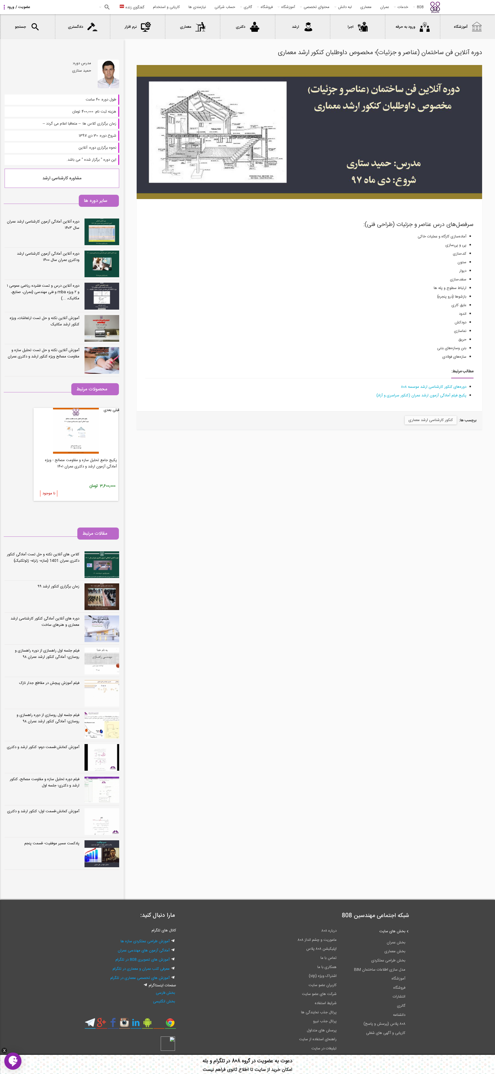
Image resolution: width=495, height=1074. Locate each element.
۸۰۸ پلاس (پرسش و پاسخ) (384, 1024)
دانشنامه (399, 1015)
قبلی (116, 410)
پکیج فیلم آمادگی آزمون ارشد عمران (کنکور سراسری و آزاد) (421, 395)
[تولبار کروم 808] (170, 1024)
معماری (366, 7)
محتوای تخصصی (316, 7)
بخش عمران (396, 942)
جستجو (106, 7)
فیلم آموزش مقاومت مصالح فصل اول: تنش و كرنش (77, 460)
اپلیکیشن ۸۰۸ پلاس (321, 949)
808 (420, 7)
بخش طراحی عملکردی (388, 960)
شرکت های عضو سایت (319, 994)
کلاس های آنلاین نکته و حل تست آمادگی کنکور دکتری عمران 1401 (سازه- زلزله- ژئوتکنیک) (43, 557)
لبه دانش (345, 7)
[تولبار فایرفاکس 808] (159, 1024)
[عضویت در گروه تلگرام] (90, 1024)
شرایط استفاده (326, 1003)
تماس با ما (329, 958)
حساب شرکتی (225, 7)
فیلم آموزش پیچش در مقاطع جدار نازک (49, 683)
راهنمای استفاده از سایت (318, 1039)
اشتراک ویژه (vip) (323, 976)
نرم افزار (131, 27)
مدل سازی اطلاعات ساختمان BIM (379, 970)
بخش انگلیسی (164, 1001)
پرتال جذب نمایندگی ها (319, 1012)
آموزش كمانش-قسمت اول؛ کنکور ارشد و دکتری (43, 811)
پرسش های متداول (322, 1030)
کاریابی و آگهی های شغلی (385, 1033)
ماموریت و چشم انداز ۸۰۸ (317, 940)
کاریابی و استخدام (166, 7)
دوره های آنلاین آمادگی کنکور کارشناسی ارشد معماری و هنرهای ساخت (45, 621)
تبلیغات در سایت (324, 1048)
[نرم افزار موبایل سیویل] (147, 1024)
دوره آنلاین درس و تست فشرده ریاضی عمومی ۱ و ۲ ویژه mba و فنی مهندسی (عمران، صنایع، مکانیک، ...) (43, 292)
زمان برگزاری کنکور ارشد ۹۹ (58, 586)
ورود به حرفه (405, 27)
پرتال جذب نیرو (325, 1021)
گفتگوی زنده (134, 7)
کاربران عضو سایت (323, 985)
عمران (384, 7)
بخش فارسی (165, 993)
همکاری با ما (327, 967)
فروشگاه (267, 7)
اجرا (350, 27)
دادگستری (75, 27)
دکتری (240, 27)
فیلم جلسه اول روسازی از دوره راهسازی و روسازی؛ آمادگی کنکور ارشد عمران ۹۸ (48, 718)
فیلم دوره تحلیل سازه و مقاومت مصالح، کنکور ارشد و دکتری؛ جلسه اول (44, 782)
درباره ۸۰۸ (329, 931)
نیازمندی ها (197, 7)
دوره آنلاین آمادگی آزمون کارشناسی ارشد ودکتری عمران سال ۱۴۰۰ (48, 257)
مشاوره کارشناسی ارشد (62, 178)
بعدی (107, 410)
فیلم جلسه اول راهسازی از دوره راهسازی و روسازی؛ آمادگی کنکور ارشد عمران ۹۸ (47, 654)
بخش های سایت (392, 931)
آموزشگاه (288, 7)
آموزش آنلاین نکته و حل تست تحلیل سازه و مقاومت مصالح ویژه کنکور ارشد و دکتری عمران (43, 353)
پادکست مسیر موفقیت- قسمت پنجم (51, 843)
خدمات (403, 7)
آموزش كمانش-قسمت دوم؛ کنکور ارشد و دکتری (43, 747)
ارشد (295, 27)
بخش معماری (394, 951)
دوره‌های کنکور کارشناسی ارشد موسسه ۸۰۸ (433, 387)
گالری (248, 7)
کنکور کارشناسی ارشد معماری (430, 420)
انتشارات (399, 997)
